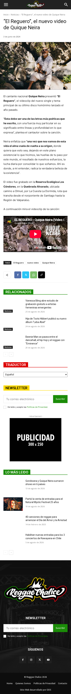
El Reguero (18, 262)
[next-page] (11, 354)
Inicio (6, 14)
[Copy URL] (41, 274)
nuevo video (33, 262)
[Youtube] (48, 659)
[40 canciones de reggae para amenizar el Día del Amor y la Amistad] (13, 522)
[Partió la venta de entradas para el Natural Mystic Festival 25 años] (13, 504)
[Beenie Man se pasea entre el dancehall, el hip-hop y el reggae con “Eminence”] (13, 342)
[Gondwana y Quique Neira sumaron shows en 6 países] (13, 486)
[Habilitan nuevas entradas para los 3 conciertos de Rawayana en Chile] (13, 540)
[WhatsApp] (33, 274)
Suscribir (60, 399)
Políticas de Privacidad (37, 407)
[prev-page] (5, 354)
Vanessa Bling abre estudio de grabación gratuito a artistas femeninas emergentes (42, 304)
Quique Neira (48, 262)
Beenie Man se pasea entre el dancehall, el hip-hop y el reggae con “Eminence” (45, 340)
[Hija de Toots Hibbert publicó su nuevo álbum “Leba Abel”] (13, 324)
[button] (5, 4)
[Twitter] (25, 274)
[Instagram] (31, 659)
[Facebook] (17, 274)
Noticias (15, 14)
